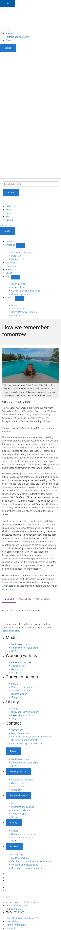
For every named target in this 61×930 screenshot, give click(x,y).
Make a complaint (20, 733)
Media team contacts (21, 644)
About (9, 40)
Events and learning (21, 252)
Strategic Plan (18, 665)
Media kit (9, 599)
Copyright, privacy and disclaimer (22, 918)
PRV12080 (19, 912)
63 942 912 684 (19, 905)
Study (8, 30)
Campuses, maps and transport (27, 743)
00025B (18, 909)
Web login (5, 896)
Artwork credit (43, 599)
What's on (11, 244)
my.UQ (14, 683)
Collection (11, 262)
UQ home (10, 206)
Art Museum (6, 225)
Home (9, 241)
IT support (16, 672)
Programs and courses (22, 687)
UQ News (16, 651)
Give (8, 216)
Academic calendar (20, 690)
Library (14, 708)
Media (13, 751)
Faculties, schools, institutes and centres (31, 736)
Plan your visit (18, 284)
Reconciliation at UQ (10, 631)
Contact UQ (17, 729)
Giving (9, 273)
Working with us (18, 771)
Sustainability (18, 308)
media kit (8, 610)
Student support (19, 694)
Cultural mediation (20, 294)
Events (9, 213)
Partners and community (18, 37)
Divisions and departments (24, 740)
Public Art (16, 256)
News (8, 209)
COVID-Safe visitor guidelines (25, 290)
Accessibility (17, 287)
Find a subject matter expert (25, 647)
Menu (7, 3)
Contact (9, 220)
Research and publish (22, 715)
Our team (16, 315)
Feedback (10, 928)
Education (11, 266)
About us (10, 297)
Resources (11, 269)
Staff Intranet (17, 669)
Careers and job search (22, 662)
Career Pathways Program (24, 312)
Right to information (16, 924)
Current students (18, 795)
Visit (8, 276)
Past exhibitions (19, 259)
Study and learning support (24, 712)
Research (10, 33)
